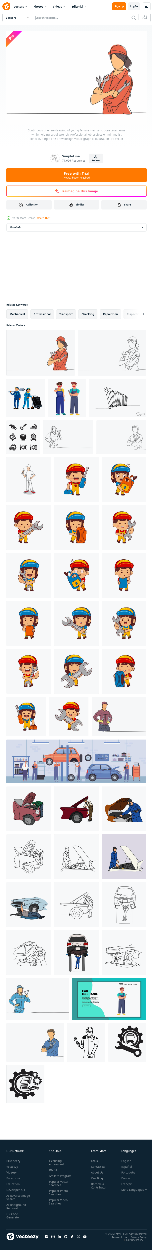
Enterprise (13, 1176)
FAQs (92, 1159)
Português (125, 1170)
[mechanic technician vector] (67, 396)
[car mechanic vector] (109, 997)
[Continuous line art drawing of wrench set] (117, 396)
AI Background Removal (16, 1204)
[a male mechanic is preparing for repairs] (28, 477)
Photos (38, 6)
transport (66, 312)
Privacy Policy (136, 1235)
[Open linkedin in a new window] (59, 1234)
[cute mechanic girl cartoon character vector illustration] (124, 477)
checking (87, 312)
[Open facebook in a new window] (46, 1234)
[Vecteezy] (6, 6)
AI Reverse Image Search (15, 1195)
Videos (57, 6)
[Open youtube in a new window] (84, 1234)
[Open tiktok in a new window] (72, 1234)
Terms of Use (116, 1235)
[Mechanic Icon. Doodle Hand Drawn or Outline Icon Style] (86, 1040)
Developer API (15, 1188)
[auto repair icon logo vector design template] (23, 435)
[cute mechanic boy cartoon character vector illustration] (76, 477)
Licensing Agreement (55, 1160)
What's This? (43, 218)
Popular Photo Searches (57, 1193)
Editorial (77, 6)
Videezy (11, 1170)
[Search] (133, 17)
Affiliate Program (54, 1175)
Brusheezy (13, 1159)
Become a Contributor (97, 1183)
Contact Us (96, 1165)
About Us (95, 1170)
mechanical (17, 312)
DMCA (52, 1168)
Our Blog (95, 1176)
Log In (134, 6)
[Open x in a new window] (78, 1234)
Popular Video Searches (57, 1203)
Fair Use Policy (131, 1237)
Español (123, 1165)
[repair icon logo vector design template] (127, 1040)
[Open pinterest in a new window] (65, 1234)
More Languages (129, 1187)
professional (42, 312)
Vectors (19, 6)
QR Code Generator (13, 1213)
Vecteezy (12, 1165)
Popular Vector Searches (58, 1184)
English (123, 1159)
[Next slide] (137, 312)
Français (123, 1182)
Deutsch (123, 1176)
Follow (96, 160)
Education (13, 1182)
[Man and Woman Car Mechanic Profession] (25, 396)
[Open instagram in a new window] (53, 1234)
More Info (15, 225)
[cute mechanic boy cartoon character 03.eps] (124, 669)
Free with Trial (77, 175)
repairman (110, 312)
